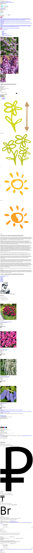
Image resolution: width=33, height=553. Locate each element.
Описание (3, 97)
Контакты (7, 2)
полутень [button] (3, 322)
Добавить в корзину (3, 326)
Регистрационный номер (3, 433)
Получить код (2, 550)
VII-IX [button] (6, 322)
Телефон (1, 543)
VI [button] (8, 377)
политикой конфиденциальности (13, 521)
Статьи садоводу (23, 411)
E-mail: (1, 536)
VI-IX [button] (5, 350)
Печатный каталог (18, 411)
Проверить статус (5, 436)
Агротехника (4, 98)
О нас (9, 2)
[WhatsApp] (4, 96)
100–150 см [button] (1, 377)
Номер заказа (2, 434)
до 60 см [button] (1, 350)
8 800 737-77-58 (8, 1)
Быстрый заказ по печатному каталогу (11, 411)
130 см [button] (1, 322)
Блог (12, 2)
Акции (27, 411)
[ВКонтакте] (0, 96)
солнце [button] (4, 350)
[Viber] (3, 96)
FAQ (13, 2)
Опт (10, 2)
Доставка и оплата (2, 2)
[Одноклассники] (1, 96)
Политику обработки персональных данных (15, 522)
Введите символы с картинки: (4, 538)
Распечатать (2, 36)
